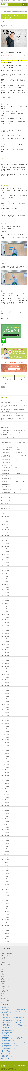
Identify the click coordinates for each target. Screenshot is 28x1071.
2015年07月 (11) (5, 868)
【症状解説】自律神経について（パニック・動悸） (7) (14, 489)
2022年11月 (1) (5, 638)
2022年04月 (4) (5, 657)
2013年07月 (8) (5, 933)
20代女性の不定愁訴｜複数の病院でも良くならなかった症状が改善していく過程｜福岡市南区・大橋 (13, 414)
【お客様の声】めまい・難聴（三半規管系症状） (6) (13, 430)
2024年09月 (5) (5, 578)
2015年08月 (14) (5, 865)
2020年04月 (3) (5, 715)
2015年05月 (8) (5, 873)
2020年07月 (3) (5, 709)
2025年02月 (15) (5, 565)
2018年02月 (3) (5, 783)
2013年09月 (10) (5, 927)
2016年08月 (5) (5, 832)
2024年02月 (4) (5, 598)
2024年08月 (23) (5, 581)
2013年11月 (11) (5, 922)
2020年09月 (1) (5, 704)
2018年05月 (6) (5, 775)
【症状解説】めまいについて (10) (9, 467)
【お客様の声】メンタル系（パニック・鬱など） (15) (14, 440)
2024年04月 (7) (5, 592)
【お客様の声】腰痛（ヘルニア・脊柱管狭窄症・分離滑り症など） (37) (13, 456)
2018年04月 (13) (5, 777)
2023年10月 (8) (5, 608)
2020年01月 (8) (5, 723)
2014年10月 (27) (5, 892)
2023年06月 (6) (5, 619)
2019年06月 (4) (5, 739)
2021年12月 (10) (5, 668)
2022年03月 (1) (5, 660)
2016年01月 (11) (5, 851)
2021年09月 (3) (5, 677)
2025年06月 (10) (5, 554)
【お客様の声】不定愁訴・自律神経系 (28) (11, 447)
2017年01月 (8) (5, 818)
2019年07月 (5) (5, 737)
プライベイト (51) (5, 497)
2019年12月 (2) (5, 726)
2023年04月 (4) (5, 625)
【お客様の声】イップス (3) (7, 437)
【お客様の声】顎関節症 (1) (7, 462)
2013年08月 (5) (5, 930)
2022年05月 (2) (5, 655)
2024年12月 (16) (5, 570)
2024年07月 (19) (5, 584)
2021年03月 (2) (5, 690)
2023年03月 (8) (5, 627)
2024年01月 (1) (5, 600)
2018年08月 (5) (5, 767)
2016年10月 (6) (5, 827)
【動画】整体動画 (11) (6, 465)
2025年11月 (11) (5, 540)
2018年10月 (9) (5, 761)
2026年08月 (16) (5, 516)
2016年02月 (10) (5, 848)
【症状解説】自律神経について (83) (9, 486)
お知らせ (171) (4, 495)
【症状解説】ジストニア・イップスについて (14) (12, 473)
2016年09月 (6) (5, 829)
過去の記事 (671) (5, 427)
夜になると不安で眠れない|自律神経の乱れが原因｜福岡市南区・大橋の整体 (14, 410)
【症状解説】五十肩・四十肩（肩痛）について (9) (13, 481)
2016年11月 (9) (5, 824)
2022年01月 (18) (5, 666)
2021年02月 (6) (5, 693)
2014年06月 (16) (5, 903)
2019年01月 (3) (5, 753)
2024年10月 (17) (5, 576)
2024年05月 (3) (5, 589)
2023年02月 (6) (5, 630)
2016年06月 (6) (5, 838)
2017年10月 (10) (5, 794)
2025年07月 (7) (5, 551)
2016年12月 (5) (5, 821)
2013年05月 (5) (5, 938)
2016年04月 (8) (5, 843)
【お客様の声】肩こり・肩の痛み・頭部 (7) (11, 452)
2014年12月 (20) (5, 887)
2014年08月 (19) (5, 897)
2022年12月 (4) (5, 636)
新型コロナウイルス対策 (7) (7, 506)
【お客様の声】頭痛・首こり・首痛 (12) (10, 459)
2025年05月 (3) (5, 557)
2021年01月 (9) (5, 696)
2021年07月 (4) (5, 682)
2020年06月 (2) (5, 712)
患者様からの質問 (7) (6, 503)
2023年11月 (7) (5, 606)
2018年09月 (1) (5, 764)
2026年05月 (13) (5, 524)
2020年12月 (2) (5, 698)
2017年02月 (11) (5, 816)
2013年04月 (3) (5, 941)
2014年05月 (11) (5, 906)
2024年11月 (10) (5, 573)
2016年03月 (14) (5, 846)
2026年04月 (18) (5, 527)
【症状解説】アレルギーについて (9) (10, 470)
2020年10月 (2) (5, 701)
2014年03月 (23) (5, 911)
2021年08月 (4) (5, 679)
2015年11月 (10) (5, 857)
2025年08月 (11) (5, 548)
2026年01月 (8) (5, 535)
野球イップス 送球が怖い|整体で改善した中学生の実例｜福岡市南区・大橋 (14, 406)
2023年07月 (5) (5, 617)
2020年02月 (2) (5, 720)
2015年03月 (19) (5, 878)
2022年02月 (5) (5, 663)
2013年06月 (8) (5, 936)
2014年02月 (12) (5, 914)
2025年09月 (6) (5, 546)
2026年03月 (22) (5, 529)
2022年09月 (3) (5, 644)
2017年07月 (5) (5, 802)
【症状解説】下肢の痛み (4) (7, 478)
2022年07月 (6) (5, 649)
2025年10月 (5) (5, 543)
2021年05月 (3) (5, 688)
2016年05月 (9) (5, 840)
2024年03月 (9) (5, 595)
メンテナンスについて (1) (7, 500)
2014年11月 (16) (5, 889)
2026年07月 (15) (5, 518)
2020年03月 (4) (5, 718)
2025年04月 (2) (5, 559)
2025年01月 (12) (5, 568)
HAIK (15, 1069)
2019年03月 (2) (5, 747)
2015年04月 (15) (5, 876)
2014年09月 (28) (5, 895)
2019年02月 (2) (5, 750)
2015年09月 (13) (5, 862)
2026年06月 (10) (5, 521)
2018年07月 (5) (5, 769)
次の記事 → (23, 391)
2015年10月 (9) (5, 859)
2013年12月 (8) (5, 919)
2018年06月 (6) (5, 772)
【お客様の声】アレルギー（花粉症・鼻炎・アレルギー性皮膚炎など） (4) (13, 433)
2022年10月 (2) (5, 641)
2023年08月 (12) (5, 614)
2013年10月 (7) (5, 925)
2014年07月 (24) (5, 900)
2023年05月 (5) (5, 622)
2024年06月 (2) (5, 587)
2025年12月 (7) (5, 538)
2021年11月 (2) (5, 671)
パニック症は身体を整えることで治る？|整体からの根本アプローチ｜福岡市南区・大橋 (14, 401)
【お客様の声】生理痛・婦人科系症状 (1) (11, 449)
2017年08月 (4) (5, 799)
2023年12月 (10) (5, 603)
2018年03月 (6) (5, 780)
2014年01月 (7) (5, 917)
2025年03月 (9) (5, 562)
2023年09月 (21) (5, 611)
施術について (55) (5, 508)
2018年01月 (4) (5, 786)
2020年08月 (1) (5, 707)
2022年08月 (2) (5, 647)
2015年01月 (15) (5, 884)
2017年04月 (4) (5, 810)
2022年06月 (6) (5, 652)
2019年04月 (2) (5, 745)
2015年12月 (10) (5, 854)
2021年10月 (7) (5, 674)
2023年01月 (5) (5, 633)
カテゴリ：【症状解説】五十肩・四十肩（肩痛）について (16, 11)
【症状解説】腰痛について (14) (8, 484)
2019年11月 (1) (5, 728)
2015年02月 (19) (5, 881)
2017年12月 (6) (5, 788)
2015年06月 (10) (5, 870)
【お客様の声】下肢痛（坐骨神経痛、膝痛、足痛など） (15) (13, 443)
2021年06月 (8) (5, 685)
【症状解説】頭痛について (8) (8, 492)
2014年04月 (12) (5, 908)
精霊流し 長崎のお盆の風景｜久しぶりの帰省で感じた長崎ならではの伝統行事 (14, 419)
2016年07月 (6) (5, 835)
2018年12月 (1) (5, 756)
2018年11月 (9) (5, 758)
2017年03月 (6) (5, 813)
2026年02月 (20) (5, 532)
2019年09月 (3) (5, 731)
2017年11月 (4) (5, 791)
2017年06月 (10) (5, 805)
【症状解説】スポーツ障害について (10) (10, 476)
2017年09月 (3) (5, 797)
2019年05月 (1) (5, 742)
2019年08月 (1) (5, 734)
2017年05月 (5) (5, 807)
